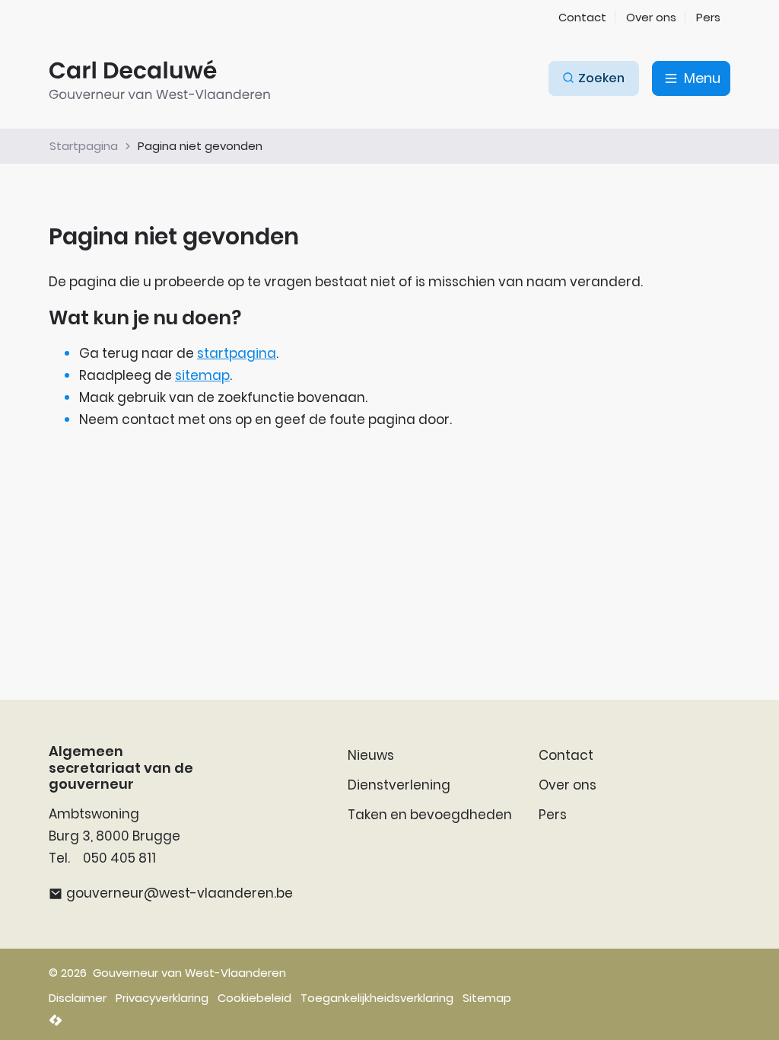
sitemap (202, 375)
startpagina (236, 353)
